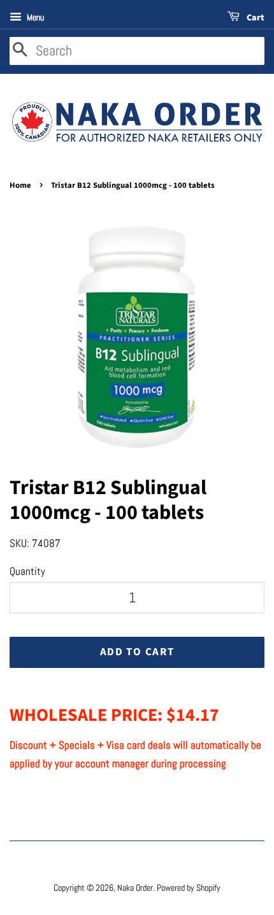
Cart (254, 17)
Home (20, 185)
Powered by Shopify (188, 887)
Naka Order (135, 887)
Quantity (27, 571)
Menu (34, 17)
